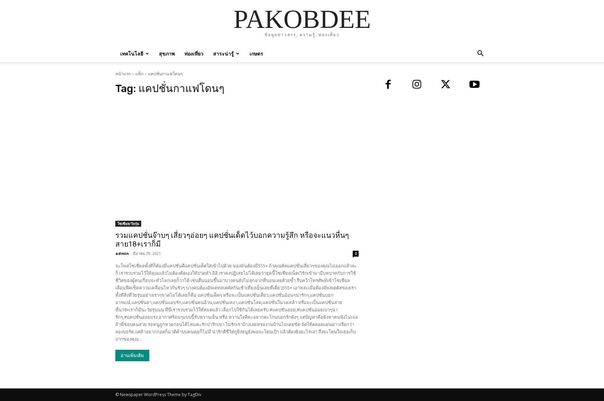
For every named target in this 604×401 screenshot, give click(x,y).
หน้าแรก (123, 74)
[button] (480, 54)
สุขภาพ (167, 53)
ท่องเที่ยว (194, 53)
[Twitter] (446, 85)
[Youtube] (475, 85)
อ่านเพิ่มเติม (132, 355)
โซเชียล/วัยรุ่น (128, 223)
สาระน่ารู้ (223, 53)
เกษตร (256, 53)
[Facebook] (388, 85)
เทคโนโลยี (131, 53)
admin (122, 253)
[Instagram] (417, 85)
